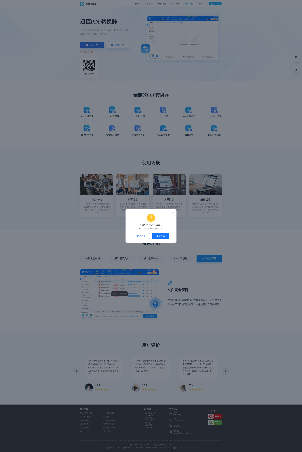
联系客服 (141, 236)
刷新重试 (160, 236)
